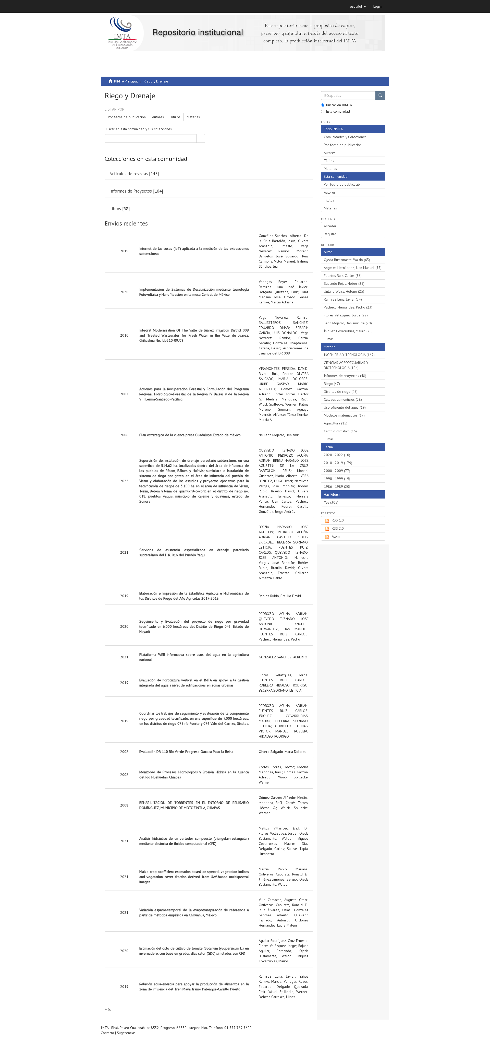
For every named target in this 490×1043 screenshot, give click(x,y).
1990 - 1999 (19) (337, 478)
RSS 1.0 (338, 520)
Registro (330, 234)
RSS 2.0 (338, 528)
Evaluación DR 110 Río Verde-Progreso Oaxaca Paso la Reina (186, 751)
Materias (193, 117)
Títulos (175, 117)
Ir (201, 138)
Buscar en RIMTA (339, 105)
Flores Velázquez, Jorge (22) (346, 315)
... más (329, 339)
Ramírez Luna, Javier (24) (343, 299)
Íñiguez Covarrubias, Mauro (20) (348, 331)
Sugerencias (126, 1032)
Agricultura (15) (335, 423)
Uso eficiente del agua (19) (345, 407)
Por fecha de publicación (127, 117)
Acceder (330, 226)
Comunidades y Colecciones (345, 137)
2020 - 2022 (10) (337, 455)
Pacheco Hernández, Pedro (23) (348, 307)
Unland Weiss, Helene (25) (344, 291)
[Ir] (380, 95)
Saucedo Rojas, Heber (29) (344, 283)
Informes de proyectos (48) (345, 375)
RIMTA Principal (126, 81)
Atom (336, 536)
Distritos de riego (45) (341, 391)
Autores (158, 117)
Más (108, 1009)
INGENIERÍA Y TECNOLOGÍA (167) (349, 354)
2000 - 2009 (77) (337, 470)
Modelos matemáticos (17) (344, 415)
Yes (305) (331, 502)
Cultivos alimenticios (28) (343, 399)
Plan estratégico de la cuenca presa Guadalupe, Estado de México (190, 435)
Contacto (107, 1032)
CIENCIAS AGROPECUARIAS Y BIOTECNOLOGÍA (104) (346, 365)
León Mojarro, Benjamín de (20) (348, 323)
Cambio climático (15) (340, 431)
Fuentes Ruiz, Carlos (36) (343, 275)
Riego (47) (332, 383)
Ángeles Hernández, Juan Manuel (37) (353, 267)
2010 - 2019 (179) (338, 462)
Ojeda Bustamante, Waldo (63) (347, 259)
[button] (358, 6)
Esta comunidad (338, 111)
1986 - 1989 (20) (337, 486)
